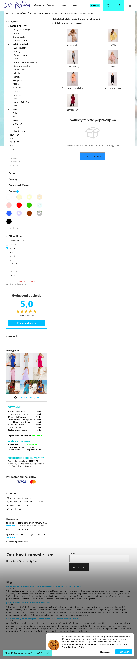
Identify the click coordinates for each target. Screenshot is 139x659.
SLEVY (13, 138)
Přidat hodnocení (26, 323)
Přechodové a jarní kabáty (25, 62)
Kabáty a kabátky (21, 44)
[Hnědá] (29, 213)
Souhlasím (125, 652)
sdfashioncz (15, 509)
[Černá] (9, 221)
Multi (14, 228)
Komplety (17, 80)
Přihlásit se (79, 567)
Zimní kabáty (19, 69)
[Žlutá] (29, 197)
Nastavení (105, 651)
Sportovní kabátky (22, 66)
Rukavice (17, 95)
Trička (15, 116)
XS (13, 244)
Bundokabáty (20, 48)
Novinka (15, 161)
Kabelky (16, 73)
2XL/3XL (15, 275)
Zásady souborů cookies (108, 642)
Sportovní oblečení (21, 102)
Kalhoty (16, 77)
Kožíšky (17, 51)
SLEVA (14, 165)
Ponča (16, 58)
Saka (15, 98)
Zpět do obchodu (93, 156)
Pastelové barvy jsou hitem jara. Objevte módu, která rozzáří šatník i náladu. (42, 619)
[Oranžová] (39, 197)
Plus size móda (20, 131)
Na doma (17, 87)
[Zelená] (29, 205)
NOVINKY (14, 135)
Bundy (16, 33)
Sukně (16, 105)
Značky (13, 149)
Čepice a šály (19, 37)
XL (12, 267)
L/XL (13, 263)
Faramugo (17, 127)
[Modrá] (9, 213)
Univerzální (17, 240)
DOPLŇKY (17, 124)
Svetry (16, 109)
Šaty (15, 113)
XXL (13, 271)
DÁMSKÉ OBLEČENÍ (19, 26)
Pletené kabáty (20, 55)
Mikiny (16, 84)
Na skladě (16, 158)
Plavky (13, 145)
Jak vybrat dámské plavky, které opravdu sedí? (28, 602)
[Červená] (19, 205)
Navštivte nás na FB (19, 505)
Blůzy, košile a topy (21, 29)
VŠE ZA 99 (14, 142)
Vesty (15, 120)
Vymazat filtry (25, 281)
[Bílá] (9, 197)
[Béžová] (19, 197)
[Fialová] (19, 213)
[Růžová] (9, 205)
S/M (13, 252)
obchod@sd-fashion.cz (20, 498)
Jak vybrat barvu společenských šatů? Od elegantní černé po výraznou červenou (43, 586)
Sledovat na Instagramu (29, 397)
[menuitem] (43, 5)
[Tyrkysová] (39, 205)
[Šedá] (39, 213)
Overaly (16, 91)
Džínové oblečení (21, 40)
